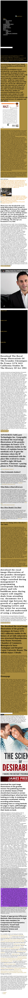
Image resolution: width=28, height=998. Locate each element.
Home (4, 18)
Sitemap (4, 992)
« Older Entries (4, 519)
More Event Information (5, 623)
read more (20, 482)
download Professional (9, 964)
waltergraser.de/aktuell (19, 944)
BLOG (4, 28)
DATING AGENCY (7, 27)
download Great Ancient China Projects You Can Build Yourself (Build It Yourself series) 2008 (13, 940)
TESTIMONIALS (6, 25)
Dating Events (4, 320)
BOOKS (7, 21)
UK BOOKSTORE (5, 430)
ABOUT (5, 19)
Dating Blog (3, 342)
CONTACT (5, 34)
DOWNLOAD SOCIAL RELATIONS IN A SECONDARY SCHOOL (12, 947)
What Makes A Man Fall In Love (12, 487)
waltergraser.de (15, 954)
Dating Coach (4, 310)
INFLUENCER (9, 20)
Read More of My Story (5, 266)
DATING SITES (6, 26)
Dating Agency (4, 331)
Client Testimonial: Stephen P (11, 472)
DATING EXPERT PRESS (8, 24)
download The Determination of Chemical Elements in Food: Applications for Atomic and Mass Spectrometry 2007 (13, 971)
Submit (2, 714)
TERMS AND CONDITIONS (11, 33)
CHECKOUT (8, 31)
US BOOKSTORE (5, 431)
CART (7, 32)
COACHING (5, 30)
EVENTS (7, 23)
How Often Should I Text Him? (11, 507)
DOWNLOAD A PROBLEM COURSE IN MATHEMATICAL (14, 968)
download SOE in (5, 935)
